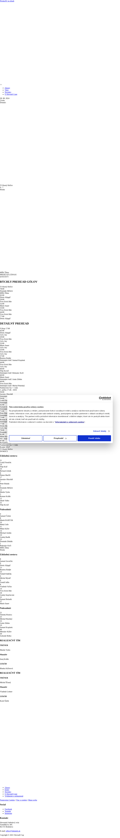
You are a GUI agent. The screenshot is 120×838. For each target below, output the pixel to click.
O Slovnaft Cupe (11, 94)
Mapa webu (32, 800)
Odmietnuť (25, 438)
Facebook (8, 809)
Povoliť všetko (94, 438)
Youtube (8, 811)
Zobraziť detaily (99, 431)
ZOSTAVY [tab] (4, 277)
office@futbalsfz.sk (13, 831)
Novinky (8, 92)
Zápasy (7, 88)
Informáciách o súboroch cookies (69, 422)
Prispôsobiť (59, 438)
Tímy (7, 90)
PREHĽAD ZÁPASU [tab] (8, 275)
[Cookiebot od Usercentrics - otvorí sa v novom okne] (100, 398)
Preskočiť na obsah (7, 1)
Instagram (8, 813)
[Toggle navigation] (1, 84)
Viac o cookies (21, 800)
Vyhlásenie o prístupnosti (14, 796)
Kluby (7, 790)
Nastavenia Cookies (7, 800)
